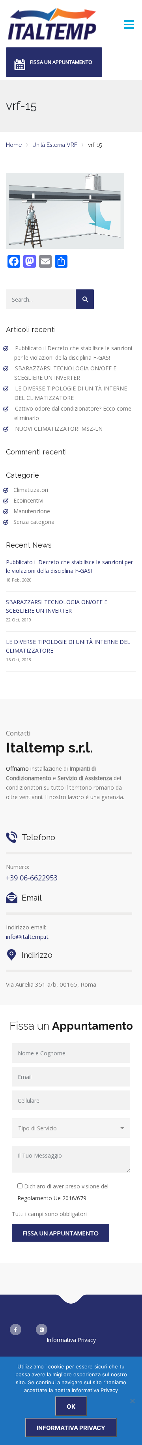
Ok (71, 1406)
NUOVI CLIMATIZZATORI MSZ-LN (59, 428)
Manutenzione (31, 511)
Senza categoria (33, 521)
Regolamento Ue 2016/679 (51, 1198)
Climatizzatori (30, 490)
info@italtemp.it (27, 936)
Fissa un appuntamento (61, 62)
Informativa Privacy (71, 1340)
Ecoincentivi (28, 500)
